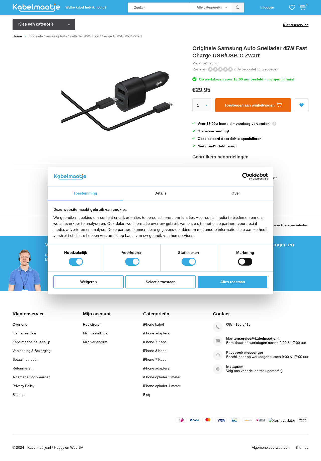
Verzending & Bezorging (32, 351)
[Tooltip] (274, 124)
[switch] (132, 262)
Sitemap (19, 395)
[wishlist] (292, 7)
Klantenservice (295, 25)
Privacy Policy (23, 386)
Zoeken (238, 8)
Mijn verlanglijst (95, 342)
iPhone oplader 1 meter (162, 386)
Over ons (20, 324)
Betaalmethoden (26, 359)
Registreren (92, 324)
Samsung (209, 63)
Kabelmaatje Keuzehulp (31, 342)
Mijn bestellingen (96, 333)
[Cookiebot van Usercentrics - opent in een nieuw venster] (246, 176)
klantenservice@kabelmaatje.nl (253, 338)
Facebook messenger (244, 352)
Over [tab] (235, 193)
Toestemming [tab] (85, 193)
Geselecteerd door (276, 225)
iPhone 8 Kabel (155, 351)
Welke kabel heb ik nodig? (86, 7)
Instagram (234, 366)
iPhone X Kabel (155, 342)
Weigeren (88, 282)
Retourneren (23, 368)
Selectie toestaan (161, 282)
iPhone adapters (156, 333)
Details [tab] (160, 193)
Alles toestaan (232, 282)
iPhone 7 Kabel (155, 359)
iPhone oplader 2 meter (162, 377)
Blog (146, 395)
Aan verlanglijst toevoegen (301, 105)
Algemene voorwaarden (31, 377)
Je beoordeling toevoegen (257, 69)
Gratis (203, 131)
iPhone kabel (153, 324)
